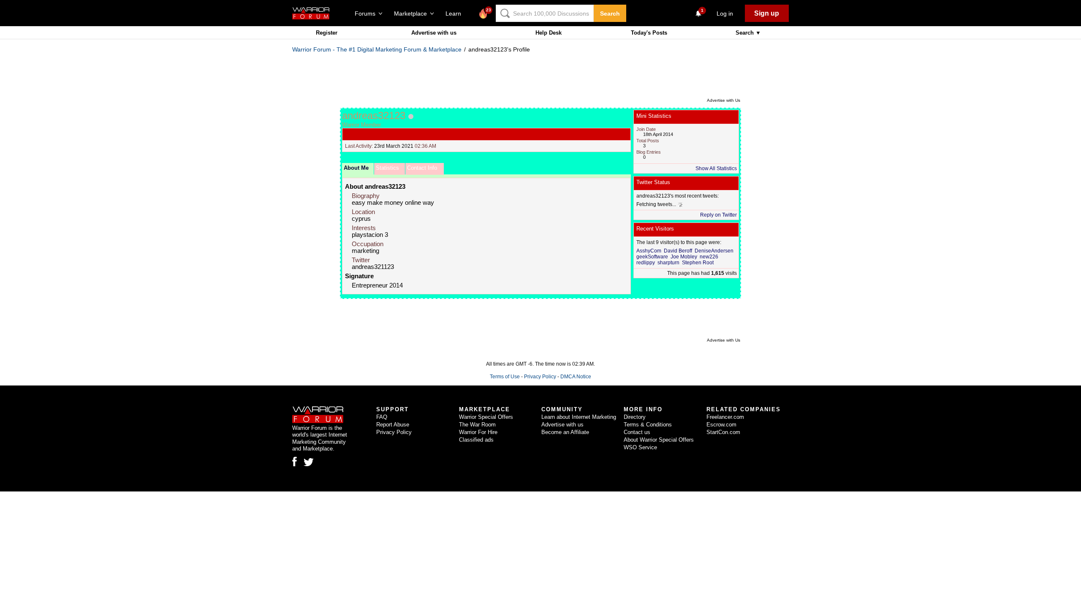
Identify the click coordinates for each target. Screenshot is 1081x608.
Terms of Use (505, 377)
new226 (709, 257)
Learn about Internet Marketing (578, 417)
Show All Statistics (716, 168)
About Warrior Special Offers (659, 440)
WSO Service (640, 447)
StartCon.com (723, 432)
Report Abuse (392, 424)
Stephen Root (698, 263)
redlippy (645, 263)
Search (610, 13)
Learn (455, 13)
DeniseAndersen (714, 251)
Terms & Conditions (648, 424)
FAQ (381, 417)
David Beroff (678, 251)
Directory (635, 417)
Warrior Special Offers (486, 417)
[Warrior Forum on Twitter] (309, 462)
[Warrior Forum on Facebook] (294, 461)
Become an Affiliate (565, 432)
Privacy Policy (540, 377)
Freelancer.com (725, 417)
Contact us (637, 432)
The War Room (477, 424)
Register (326, 33)
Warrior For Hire (478, 432)
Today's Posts (649, 33)
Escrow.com (721, 424)
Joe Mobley (684, 257)
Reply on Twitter (718, 215)
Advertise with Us (723, 100)
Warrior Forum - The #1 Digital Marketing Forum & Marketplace (377, 49)
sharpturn (668, 263)
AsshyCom (648, 251)
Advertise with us (433, 33)
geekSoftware (652, 257)
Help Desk (548, 33)
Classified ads (476, 440)
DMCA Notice (575, 377)
